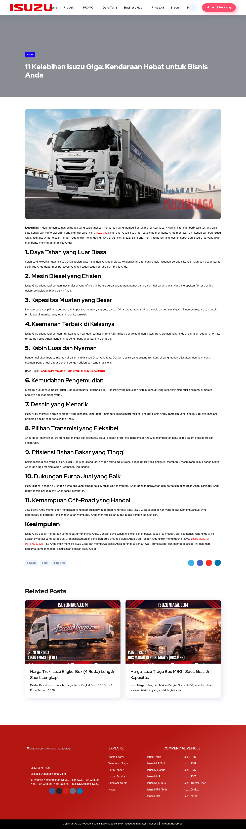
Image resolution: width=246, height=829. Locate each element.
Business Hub (133, 7)
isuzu (45, 562)
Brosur (175, 7)
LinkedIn (218, 563)
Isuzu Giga (102, 232)
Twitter (191, 563)
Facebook (200, 563)
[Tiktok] (73, 791)
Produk (68, 7)
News (30, 55)
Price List (158, 7)
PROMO (88, 7)
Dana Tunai (110, 7)
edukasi (31, 562)
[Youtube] (66, 791)
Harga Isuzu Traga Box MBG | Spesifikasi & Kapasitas (170, 674)
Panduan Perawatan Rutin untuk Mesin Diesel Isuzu (72, 371)
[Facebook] (52, 791)
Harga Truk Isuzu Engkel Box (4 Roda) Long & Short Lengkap (72, 674)
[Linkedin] (80, 791)
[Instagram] (59, 791)
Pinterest (209, 563)
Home (53, 7)
